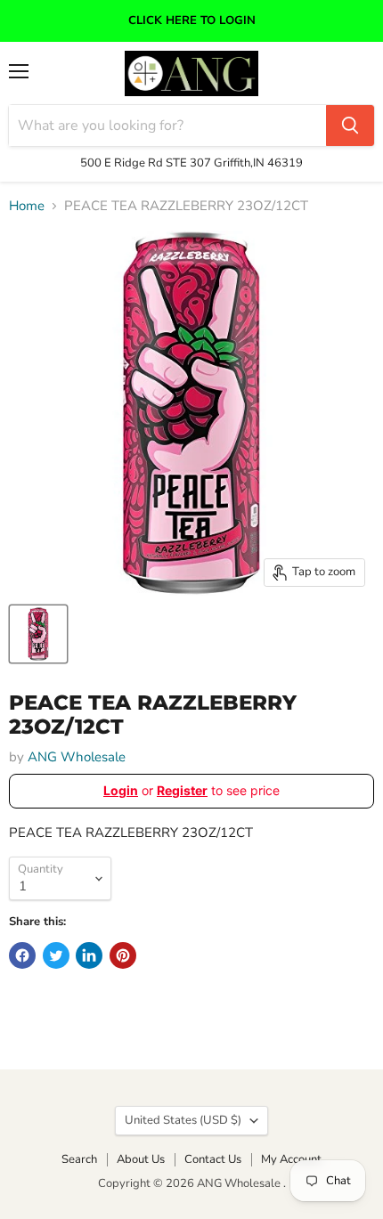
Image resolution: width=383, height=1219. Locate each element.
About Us (141, 1159)
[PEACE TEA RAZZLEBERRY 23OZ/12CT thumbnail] (38, 633)
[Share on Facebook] (22, 955)
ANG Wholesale (77, 757)
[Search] (350, 125)
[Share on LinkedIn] (89, 955)
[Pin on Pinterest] (123, 955)
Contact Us (212, 1159)
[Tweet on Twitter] (56, 955)
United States (183, 1120)
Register (182, 790)
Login (120, 790)
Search (79, 1159)
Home (27, 206)
